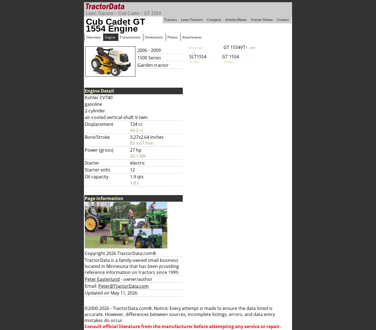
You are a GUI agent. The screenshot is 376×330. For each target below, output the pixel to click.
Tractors (170, 19)
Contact (283, 19)
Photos (172, 37)
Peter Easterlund (102, 279)
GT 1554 (152, 13)
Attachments (192, 37)
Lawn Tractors (99, 13)
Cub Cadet (128, 13)
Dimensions (154, 37)
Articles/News (236, 19)
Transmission (130, 37)
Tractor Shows (262, 19)
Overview (93, 37)
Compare (214, 19)
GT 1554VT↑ (239, 47)
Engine (110, 37)
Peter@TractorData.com (123, 286)
